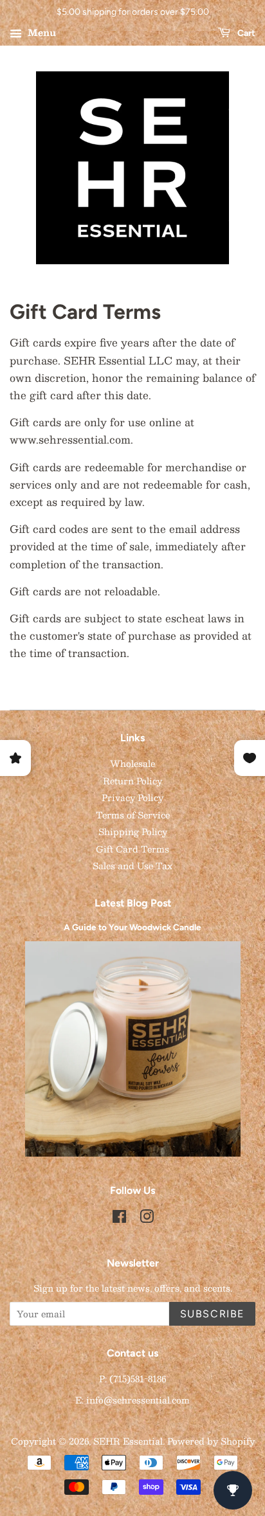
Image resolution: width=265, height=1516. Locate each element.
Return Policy (132, 780)
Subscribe (212, 1314)
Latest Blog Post (133, 903)
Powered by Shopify (211, 1441)
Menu (40, 32)
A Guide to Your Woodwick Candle (132, 927)
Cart (245, 33)
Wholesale (132, 763)
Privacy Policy (132, 797)
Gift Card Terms (132, 849)
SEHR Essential (128, 1441)
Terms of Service (133, 815)
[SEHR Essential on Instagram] (147, 1218)
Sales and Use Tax (132, 865)
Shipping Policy (132, 831)
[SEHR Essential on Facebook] (119, 1218)
